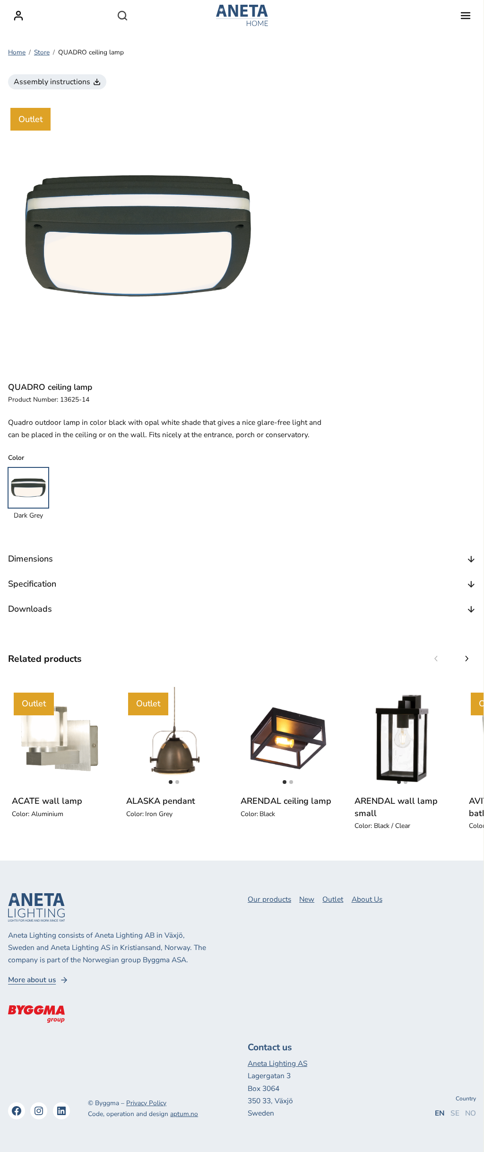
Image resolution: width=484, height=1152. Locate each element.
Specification (32, 583)
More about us (32, 980)
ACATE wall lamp (47, 801)
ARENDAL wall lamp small (396, 806)
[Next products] (466, 659)
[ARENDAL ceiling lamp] (288, 738)
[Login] (18, 15)
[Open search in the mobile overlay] (122, 15)
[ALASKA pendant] (173, 738)
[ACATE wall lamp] (59, 738)
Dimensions (30, 558)
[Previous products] (436, 659)
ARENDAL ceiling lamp (286, 801)
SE (454, 1113)
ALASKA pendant (160, 801)
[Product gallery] (138, 236)
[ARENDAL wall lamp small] (402, 738)
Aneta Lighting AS (277, 1063)
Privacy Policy (146, 1103)
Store (42, 52)
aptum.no (184, 1113)
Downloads (30, 609)
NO (470, 1113)
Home (17, 52)
